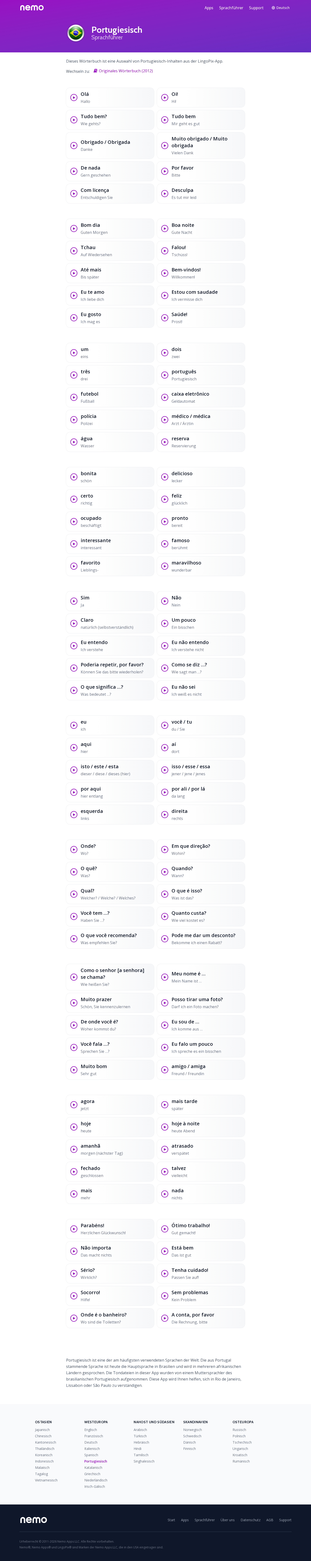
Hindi (137, 1448)
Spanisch (91, 1455)
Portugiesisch (95, 1461)
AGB (269, 1520)
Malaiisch (42, 1467)
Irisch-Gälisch (94, 1486)
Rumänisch (241, 1461)
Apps (209, 7)
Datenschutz (250, 1520)
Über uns (228, 1520)
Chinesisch (43, 1436)
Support (256, 7)
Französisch (93, 1436)
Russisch (239, 1429)
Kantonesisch (45, 1442)
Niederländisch (95, 1480)
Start (171, 1520)
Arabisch (140, 1429)
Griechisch (92, 1473)
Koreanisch (43, 1455)
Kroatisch (240, 1455)
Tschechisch (242, 1442)
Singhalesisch (144, 1461)
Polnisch (239, 1436)
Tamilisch (141, 1455)
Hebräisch (141, 1442)
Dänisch (189, 1442)
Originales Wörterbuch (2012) (126, 71)
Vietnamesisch (46, 1480)
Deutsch (90, 1442)
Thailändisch (44, 1448)
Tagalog (41, 1473)
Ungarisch (240, 1448)
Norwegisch (192, 1429)
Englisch (90, 1429)
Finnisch (189, 1448)
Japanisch (42, 1429)
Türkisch (140, 1436)
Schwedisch (192, 1436)
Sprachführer (231, 7)
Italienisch (92, 1448)
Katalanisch (93, 1467)
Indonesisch (44, 1461)
